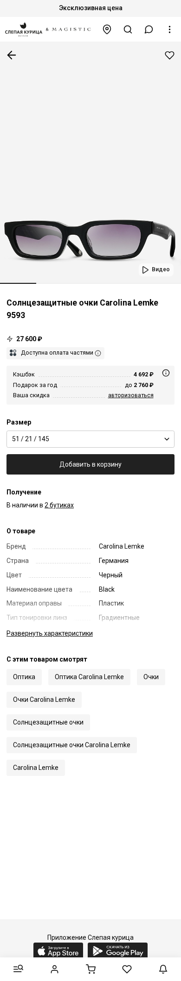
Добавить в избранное (170, 55)
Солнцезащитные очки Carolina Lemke (71, 745)
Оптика (24, 677)
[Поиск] (128, 29)
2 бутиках (59, 505)
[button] (149, 29)
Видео (161, 269)
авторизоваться (131, 395)
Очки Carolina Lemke (44, 699)
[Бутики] (107, 29)
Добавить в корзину (90, 464)
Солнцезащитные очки (48, 722)
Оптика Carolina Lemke (89, 677)
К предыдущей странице (11, 55)
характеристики (49, 633)
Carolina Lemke (35, 767)
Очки (151, 677)
